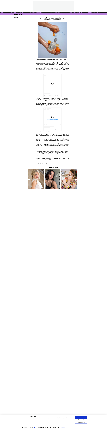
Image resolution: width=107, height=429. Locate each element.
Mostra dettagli (63, 427)
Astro (25, 14)
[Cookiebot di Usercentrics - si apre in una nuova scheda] (24, 427)
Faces (33, 14)
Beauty (29, 14)
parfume (45, 163)
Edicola (81, 14)
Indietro (16, 17)
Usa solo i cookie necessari (81, 422)
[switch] (42, 427)
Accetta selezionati (81, 419)
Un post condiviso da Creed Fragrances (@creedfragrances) (52, 95)
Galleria (73, 14)
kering (38, 163)
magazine (64, 14)
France (77, 14)
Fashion (36, 14)
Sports (68, 14)
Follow (86, 14)
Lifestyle (41, 14)
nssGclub (41, 163)
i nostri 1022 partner (35, 417)
